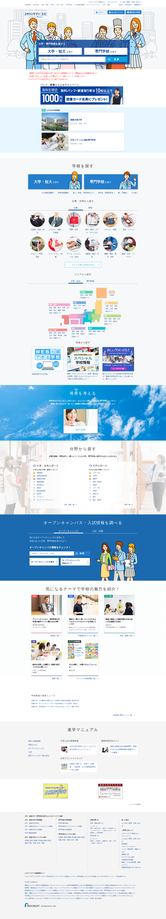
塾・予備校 (122, 193)
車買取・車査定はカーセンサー (35, 888)
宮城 (115, 306)
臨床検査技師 (41, 491)
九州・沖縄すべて (55, 338)
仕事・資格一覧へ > (70, 504)
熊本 (63, 333)
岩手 (111, 306)
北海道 (112, 295)
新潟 (81, 295)
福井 (83, 305)
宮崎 (54, 335)
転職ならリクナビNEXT (32, 885)
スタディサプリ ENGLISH (44, 876)
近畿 (26, 843)
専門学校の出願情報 (65, 829)
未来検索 (28, 5)
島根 (54, 307)
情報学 (92, 841)
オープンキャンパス (93, 5)
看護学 (95, 485)
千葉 (105, 321)
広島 (63, 307)
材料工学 (99, 843)
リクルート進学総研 (76, 876)
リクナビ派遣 (104, 885)
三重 (103, 331)
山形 (111, 308)
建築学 (95, 479)
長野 (90, 295)
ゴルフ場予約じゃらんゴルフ (34, 898)
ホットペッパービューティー (66, 896)
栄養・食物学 (97, 482)
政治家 (39, 494)
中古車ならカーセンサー (33, 896)
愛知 (98, 331)
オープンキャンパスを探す (42, 562)
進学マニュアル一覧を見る (38, 756)
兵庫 (73, 334)
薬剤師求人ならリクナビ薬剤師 (35, 890)
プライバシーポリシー (129, 846)
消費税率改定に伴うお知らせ (131, 867)
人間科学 (98, 841)
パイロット (40, 497)
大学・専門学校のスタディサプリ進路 (112, 890)
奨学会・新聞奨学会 (105, 193)
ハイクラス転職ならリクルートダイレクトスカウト (63, 890)
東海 (45, 840)
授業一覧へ (56, 678)
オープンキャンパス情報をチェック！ (50, 547)
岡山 (59, 307)
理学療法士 (40, 485)
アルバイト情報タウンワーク (75, 888)
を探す (60, 51)
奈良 (77, 334)
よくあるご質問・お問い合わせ (130, 2)
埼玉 (118, 319)
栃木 (110, 319)
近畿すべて (75, 336)
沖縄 (65, 335)
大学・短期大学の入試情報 (33, 829)
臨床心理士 (97, 828)
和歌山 (82, 334)
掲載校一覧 (125, 854)
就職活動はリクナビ (92, 885)
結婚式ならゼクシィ (60, 893)
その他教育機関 (79, 5)
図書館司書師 (41, 479)
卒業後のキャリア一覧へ (87, 636)
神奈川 (115, 321)
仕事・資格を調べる (96, 823)
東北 (31, 840)
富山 (75, 305)
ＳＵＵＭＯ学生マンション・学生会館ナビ (111, 876)
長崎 (59, 333)
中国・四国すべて (55, 313)
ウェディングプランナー (45, 500)
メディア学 (96, 488)
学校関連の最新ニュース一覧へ (123, 715)
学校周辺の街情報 (127, 860)
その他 (133, 193)
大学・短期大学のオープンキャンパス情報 (38, 826)
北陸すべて (77, 308)
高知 (63, 310)
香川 (54, 310)
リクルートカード (69, 898)
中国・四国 (32, 843)
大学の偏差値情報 (30, 833)
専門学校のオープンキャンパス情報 (70, 826)
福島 (115, 308)
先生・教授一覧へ (126, 636)
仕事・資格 (44, 5)
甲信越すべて (84, 298)
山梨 (86, 295)
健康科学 (104, 841)
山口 (68, 307)
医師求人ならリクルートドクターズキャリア (119, 888)
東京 (110, 321)
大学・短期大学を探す (32, 823)
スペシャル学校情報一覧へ (87, 678)
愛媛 (59, 310)
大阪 (81, 331)
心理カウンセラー (108, 830)
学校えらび (32, 745)
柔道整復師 (100, 832)
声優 (91, 828)
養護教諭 (40, 473)
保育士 (104, 828)
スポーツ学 (96, 473)
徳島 (50, 310)
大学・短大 (60, 5)
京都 (77, 331)
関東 (35, 840)
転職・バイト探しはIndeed (90, 890)
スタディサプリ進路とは (97, 2)
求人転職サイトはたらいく (95, 888)
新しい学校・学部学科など (83, 193)
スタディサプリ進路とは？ (130, 833)
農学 (94, 497)
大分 (50, 335)
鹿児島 (60, 335)
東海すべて (92, 334)
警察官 (39, 488)
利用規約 (124, 844)
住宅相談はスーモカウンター (108, 893)
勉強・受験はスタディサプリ (34, 893)
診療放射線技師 (42, 476)
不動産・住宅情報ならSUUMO (78, 893)
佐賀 (54, 333)
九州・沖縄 (40, 843)
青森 (107, 306)
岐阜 (90, 331)
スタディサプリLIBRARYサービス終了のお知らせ (47, 79)
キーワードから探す (128, 857)
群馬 (114, 319)
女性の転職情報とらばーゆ (76, 885)
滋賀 (73, 331)
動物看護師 (40, 482)
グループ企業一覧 (91, 898)
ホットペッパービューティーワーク (89, 896)
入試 (30, 752)
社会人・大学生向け (125, 5)
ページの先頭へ (136, 804)
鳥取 (50, 307)
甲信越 (40, 840)
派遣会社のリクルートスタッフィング (122, 885)
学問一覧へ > (128, 504)
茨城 (105, 319)
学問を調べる (94, 836)
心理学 (95, 476)
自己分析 (36, 5)
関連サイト (80, 898)
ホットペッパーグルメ (49, 896)
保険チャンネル (107, 896)
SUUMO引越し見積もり (126, 893)
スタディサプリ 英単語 (61, 876)
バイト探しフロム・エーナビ (55, 888)
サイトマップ (112, 2)
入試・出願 (106, 5)
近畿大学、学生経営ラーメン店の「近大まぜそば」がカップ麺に (55, 706)
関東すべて (108, 324)
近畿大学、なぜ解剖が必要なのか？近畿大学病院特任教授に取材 (55, 700)
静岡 (94, 331)
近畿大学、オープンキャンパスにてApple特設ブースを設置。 (54, 703)
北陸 (49, 840)
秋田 (107, 308)
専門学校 (69, 5)
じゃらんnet (49, 893)
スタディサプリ (30, 876)
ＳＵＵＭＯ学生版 (90, 876)
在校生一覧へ (55, 636)
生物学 (95, 491)
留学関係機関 (63, 193)
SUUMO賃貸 (93, 893)
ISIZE (99, 898)
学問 (52, 5)
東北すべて (109, 311)
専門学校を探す (63, 823)
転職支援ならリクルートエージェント (53, 885)
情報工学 (96, 494)
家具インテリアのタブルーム (122, 896)
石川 (79, 305)
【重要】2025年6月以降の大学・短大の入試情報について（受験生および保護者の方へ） (63, 73)
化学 (115, 841)
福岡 (50, 333)
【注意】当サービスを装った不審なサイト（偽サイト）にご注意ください (57, 76)
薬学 (110, 841)
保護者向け (137, 5)
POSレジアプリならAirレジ (54, 898)
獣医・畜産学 (97, 500)
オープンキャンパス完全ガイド (71, 561)
